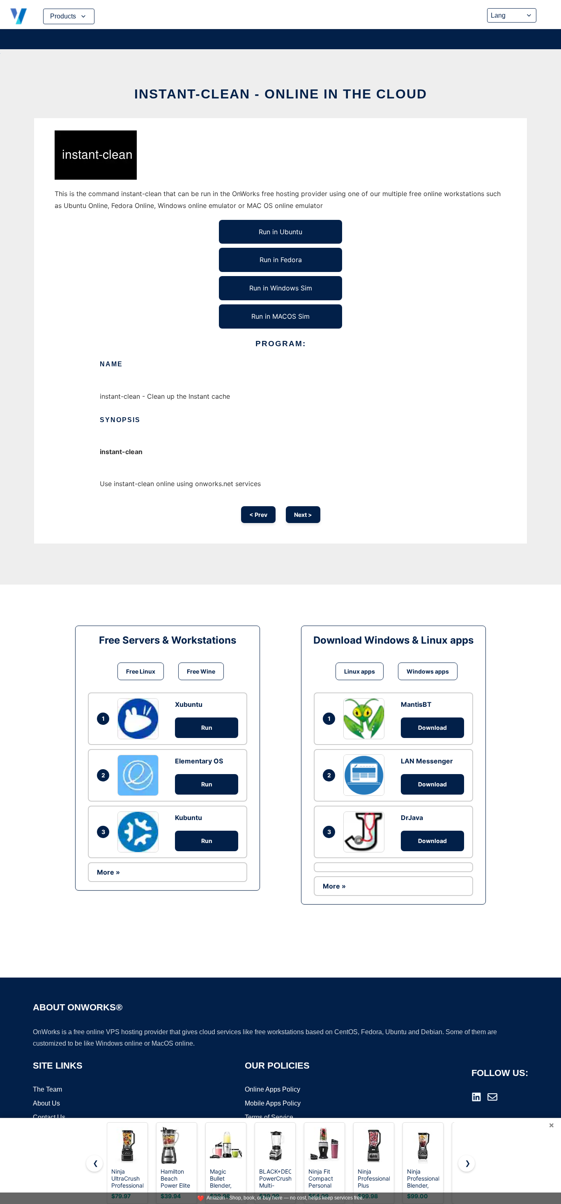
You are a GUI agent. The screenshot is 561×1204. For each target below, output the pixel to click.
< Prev (258, 514)
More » (108, 872)
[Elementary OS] (140, 775)
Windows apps (428, 671)
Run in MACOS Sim (280, 316)
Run (206, 727)
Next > (303, 514)
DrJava (412, 817)
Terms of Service (269, 1117)
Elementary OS (199, 761)
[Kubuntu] (140, 831)
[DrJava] (366, 831)
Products (63, 16)
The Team (47, 1089)
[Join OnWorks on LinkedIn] (476, 1097)
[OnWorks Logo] (18, 16)
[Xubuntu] (140, 718)
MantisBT (416, 704)
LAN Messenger (427, 761)
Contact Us (49, 1117)
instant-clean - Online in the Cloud (280, 94)
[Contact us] (492, 1097)
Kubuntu (188, 817)
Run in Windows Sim (280, 288)
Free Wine (201, 671)
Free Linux (140, 671)
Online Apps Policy (272, 1089)
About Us (46, 1103)
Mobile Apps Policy (273, 1103)
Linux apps (359, 671)
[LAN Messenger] (366, 774)
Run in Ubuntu (280, 232)
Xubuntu (188, 704)
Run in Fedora (281, 260)
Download (432, 727)
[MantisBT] (366, 718)
